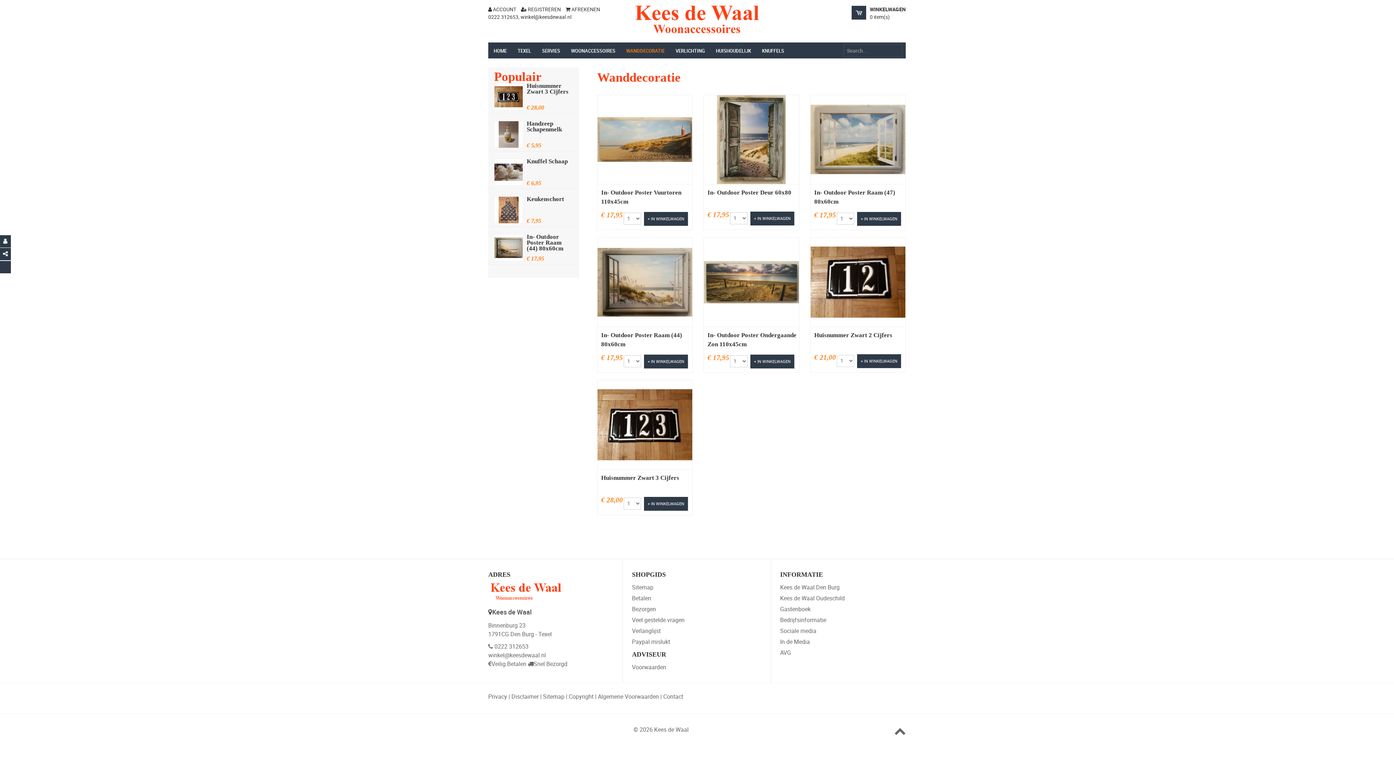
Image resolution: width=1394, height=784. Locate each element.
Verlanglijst (646, 631)
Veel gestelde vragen (658, 620)
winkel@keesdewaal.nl (517, 655)
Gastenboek (795, 609)
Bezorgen (644, 609)
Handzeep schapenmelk (544, 126)
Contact (673, 697)
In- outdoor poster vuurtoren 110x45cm (641, 197)
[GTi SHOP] (697, 20)
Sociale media (798, 631)
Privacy (497, 697)
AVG (785, 653)
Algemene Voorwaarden (628, 697)
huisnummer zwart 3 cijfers (547, 89)
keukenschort (545, 199)
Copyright (581, 697)
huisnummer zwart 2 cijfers (853, 335)
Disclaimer (525, 697)
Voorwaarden (649, 667)
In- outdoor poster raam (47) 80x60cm (854, 197)
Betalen (641, 598)
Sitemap (642, 587)
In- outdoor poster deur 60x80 (749, 192)
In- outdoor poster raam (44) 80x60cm (545, 243)
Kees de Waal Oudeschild (812, 598)
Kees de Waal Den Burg (810, 587)
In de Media (795, 642)
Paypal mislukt (651, 642)
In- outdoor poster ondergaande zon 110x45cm (752, 340)
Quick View (629, 155)
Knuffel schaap (547, 161)
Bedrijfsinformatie (803, 620)
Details (665, 155)
